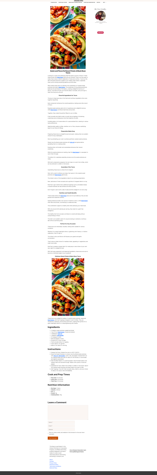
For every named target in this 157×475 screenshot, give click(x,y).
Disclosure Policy (54, 464)
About (51, 459)
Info (104, 2)
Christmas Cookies (62, 2)
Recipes (98, 2)
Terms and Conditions (55, 466)
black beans (62, 87)
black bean (60, 77)
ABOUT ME (100, 32)
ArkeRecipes (78, 1)
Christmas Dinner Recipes (89, 2)
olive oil (72, 142)
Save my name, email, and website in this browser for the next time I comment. (67, 433)
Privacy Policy (53, 463)
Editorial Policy (53, 468)
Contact (52, 461)
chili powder (60, 335)
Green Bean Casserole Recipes (75, 2)
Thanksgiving (54, 2)
